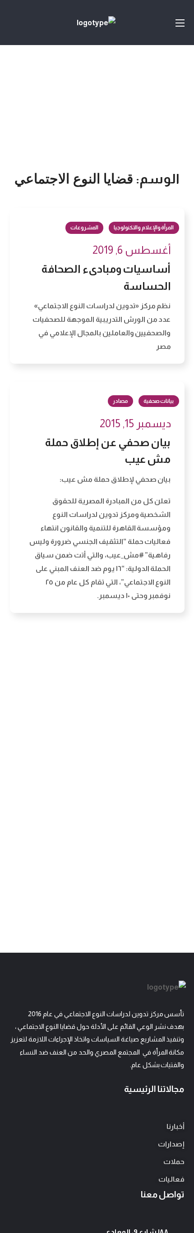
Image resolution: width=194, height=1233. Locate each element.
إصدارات (171, 1144)
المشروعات (84, 227)
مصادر (120, 401)
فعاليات (171, 1179)
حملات (174, 1161)
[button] (13, 22)
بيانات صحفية (158, 401)
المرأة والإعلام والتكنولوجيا (144, 227)
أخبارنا (175, 1126)
